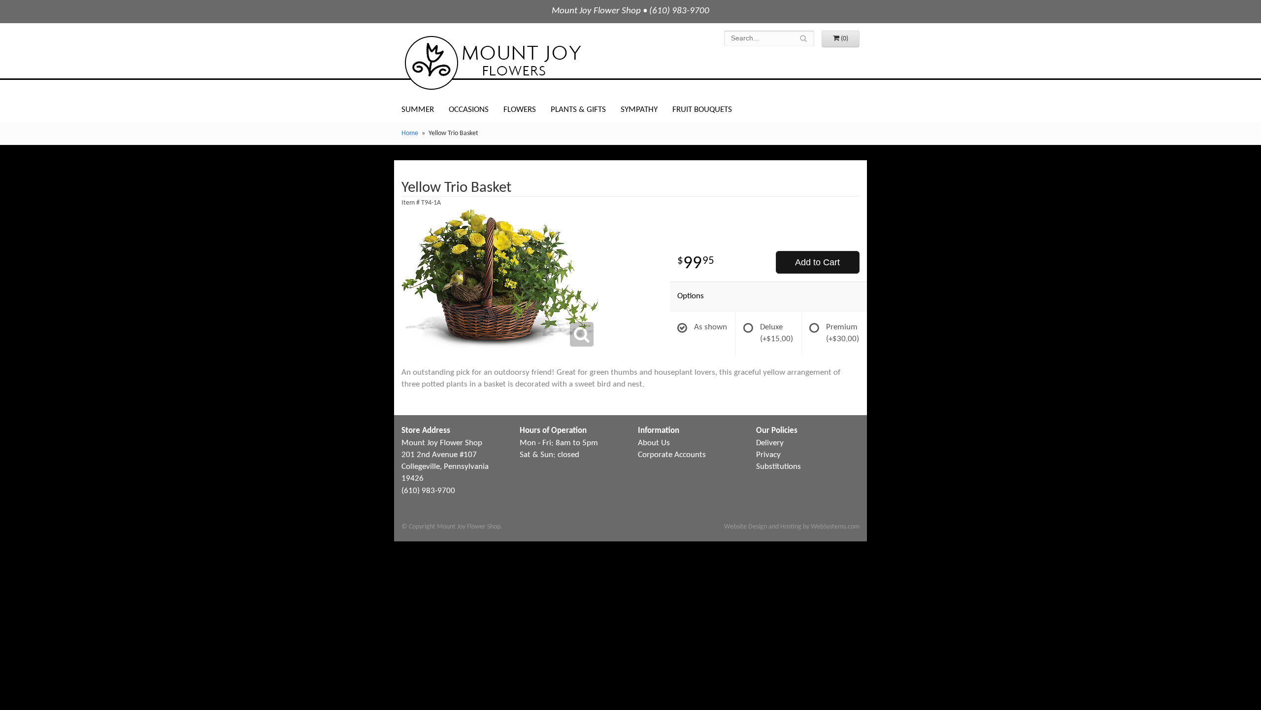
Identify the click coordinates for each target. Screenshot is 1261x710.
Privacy (768, 455)
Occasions (469, 110)
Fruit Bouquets (702, 110)
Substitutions (778, 466)
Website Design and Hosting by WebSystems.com (792, 527)
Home (409, 133)
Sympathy (639, 110)
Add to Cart (817, 262)
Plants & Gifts (578, 110)
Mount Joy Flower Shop (492, 63)
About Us (654, 443)
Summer (417, 110)
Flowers (519, 110)
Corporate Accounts (672, 455)
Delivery (770, 443)
